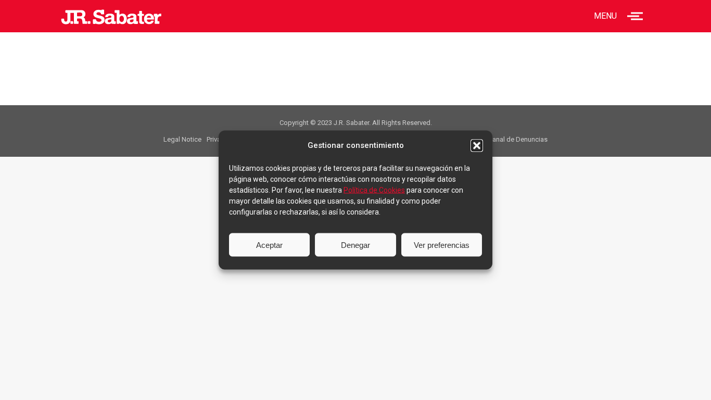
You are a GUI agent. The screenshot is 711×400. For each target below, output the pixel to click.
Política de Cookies (374, 190)
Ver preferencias (441, 244)
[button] (477, 145)
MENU (605, 16)
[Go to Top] (695, 384)
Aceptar (269, 244)
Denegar (355, 244)
